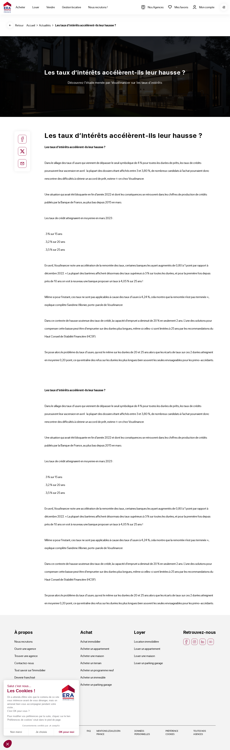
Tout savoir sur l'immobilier (29, 670)
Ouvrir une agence (25, 648)
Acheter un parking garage (96, 684)
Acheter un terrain (90, 663)
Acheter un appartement (94, 648)
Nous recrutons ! (98, 7)
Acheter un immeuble (92, 677)
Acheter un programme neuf (97, 670)
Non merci (16, 731)
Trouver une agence (26, 656)
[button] (7, 744)
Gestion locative (71, 7)
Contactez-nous (24, 663)
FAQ (89, 730)
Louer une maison (144, 656)
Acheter (20, 7)
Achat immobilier (90, 641)
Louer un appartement (147, 648)
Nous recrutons (23, 641)
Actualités (45, 25)
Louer (35, 7)
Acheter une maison (92, 656)
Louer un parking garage (148, 663)
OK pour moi (66, 731)
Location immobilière (146, 641)
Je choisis (41, 731)
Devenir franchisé (24, 677)
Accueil (30, 25)
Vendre (50, 7)
